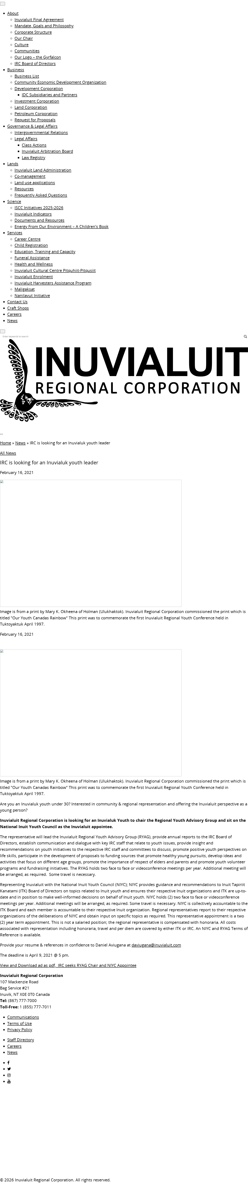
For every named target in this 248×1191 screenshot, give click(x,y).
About (13, 13)
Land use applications (35, 182)
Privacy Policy (19, 1029)
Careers (14, 314)
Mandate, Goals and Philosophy (44, 25)
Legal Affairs (26, 138)
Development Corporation (39, 88)
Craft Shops (18, 308)
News (12, 320)
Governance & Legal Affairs (32, 126)
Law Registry (33, 157)
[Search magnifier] (245, 336)
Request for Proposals (35, 119)
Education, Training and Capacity (45, 251)
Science (14, 201)
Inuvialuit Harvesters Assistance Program (53, 283)
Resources (24, 188)
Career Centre (27, 239)
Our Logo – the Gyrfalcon (38, 57)
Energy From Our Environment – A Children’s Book (62, 226)
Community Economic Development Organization (60, 82)
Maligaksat (25, 289)
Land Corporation (31, 107)
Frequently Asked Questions (41, 195)
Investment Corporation (37, 101)
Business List (27, 76)
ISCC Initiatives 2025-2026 (39, 207)
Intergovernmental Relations (41, 132)
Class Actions (34, 145)
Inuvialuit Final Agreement (39, 19)
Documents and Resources (39, 220)
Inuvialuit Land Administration (43, 170)
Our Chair (24, 38)
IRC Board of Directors (35, 63)
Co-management (30, 176)
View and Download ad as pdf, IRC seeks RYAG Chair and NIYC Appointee (68, 965)
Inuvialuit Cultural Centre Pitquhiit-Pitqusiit (55, 270)
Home (5, 442)
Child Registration (31, 245)
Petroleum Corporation (36, 113)
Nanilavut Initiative (32, 295)
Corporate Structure (33, 32)
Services (14, 232)
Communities (27, 50)
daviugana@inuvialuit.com (156, 945)
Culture (22, 44)
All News (8, 453)
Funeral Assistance (32, 257)
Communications (23, 1017)
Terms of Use (19, 1023)
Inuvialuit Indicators (33, 214)
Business (15, 69)
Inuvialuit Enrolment (34, 276)
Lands (12, 163)
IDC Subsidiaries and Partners (49, 94)
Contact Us (17, 301)
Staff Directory (20, 1039)
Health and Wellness (34, 264)
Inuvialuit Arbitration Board (47, 151)
